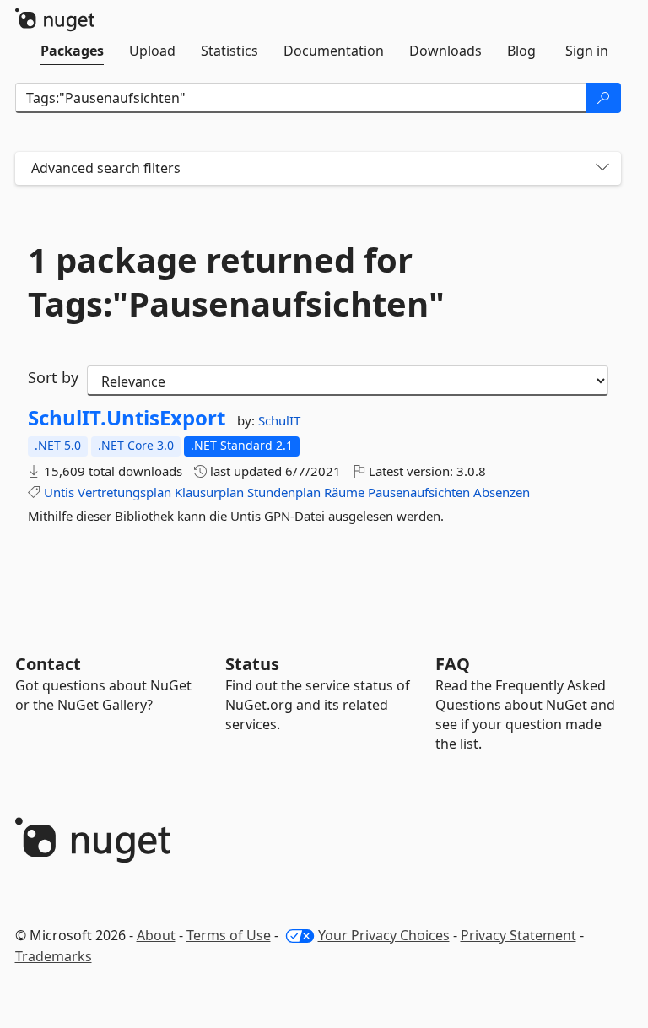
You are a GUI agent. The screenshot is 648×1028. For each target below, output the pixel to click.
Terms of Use (228, 935)
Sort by (53, 377)
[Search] (603, 98)
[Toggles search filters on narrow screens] (602, 168)
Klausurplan (209, 492)
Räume (344, 492)
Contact (48, 663)
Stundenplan (284, 492)
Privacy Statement (518, 935)
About (156, 935)
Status (252, 663)
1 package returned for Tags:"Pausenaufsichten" (236, 282)
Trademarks (53, 956)
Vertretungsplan (124, 492)
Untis (59, 492)
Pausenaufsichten (419, 492)
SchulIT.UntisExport (126, 417)
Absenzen (501, 492)
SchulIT (279, 420)
